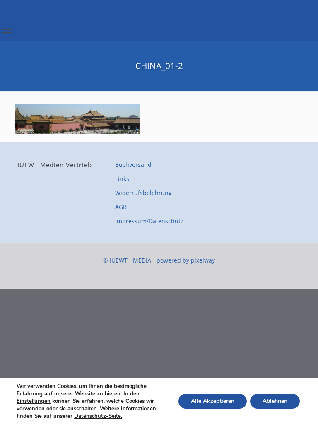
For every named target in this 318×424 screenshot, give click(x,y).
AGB (121, 207)
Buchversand (133, 165)
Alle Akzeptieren (212, 401)
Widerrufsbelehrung (143, 193)
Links (122, 179)
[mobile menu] (7, 29)
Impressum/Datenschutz (149, 221)
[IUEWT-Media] (159, 8)
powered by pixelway (186, 260)
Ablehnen (275, 401)
